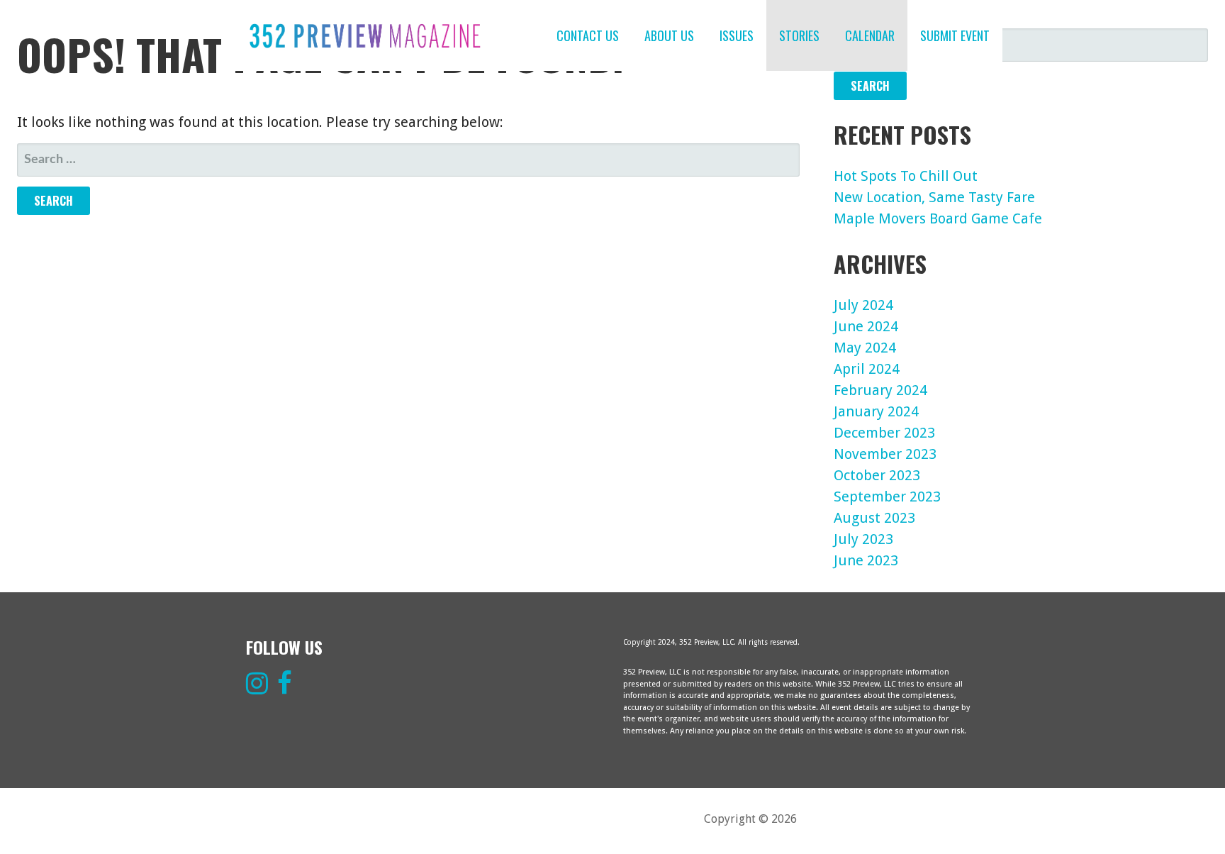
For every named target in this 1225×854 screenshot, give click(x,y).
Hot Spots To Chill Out (906, 175)
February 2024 (880, 390)
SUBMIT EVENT (955, 35)
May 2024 (865, 347)
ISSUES (737, 35)
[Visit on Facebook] (284, 688)
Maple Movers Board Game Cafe (938, 218)
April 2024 (867, 368)
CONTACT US (587, 35)
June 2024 (866, 326)
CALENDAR (870, 35)
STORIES (799, 35)
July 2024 (863, 305)
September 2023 (887, 496)
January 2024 (876, 411)
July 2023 (863, 539)
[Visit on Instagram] (257, 688)
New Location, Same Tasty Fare (934, 197)
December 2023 (884, 432)
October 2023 (877, 475)
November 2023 (885, 453)
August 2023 (874, 517)
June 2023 (866, 560)
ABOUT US (669, 35)
